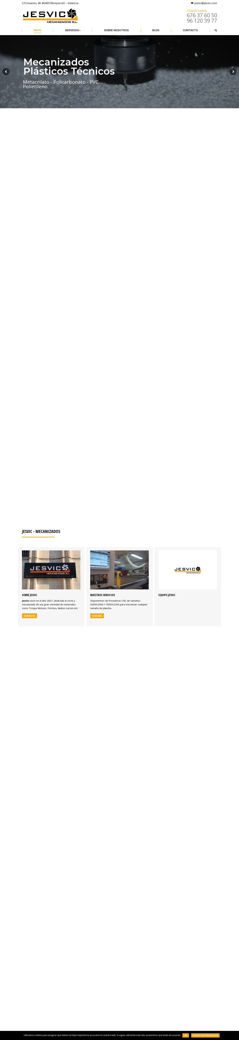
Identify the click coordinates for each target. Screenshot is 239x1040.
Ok (185, 1035)
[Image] (51, 569)
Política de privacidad (205, 1035)
